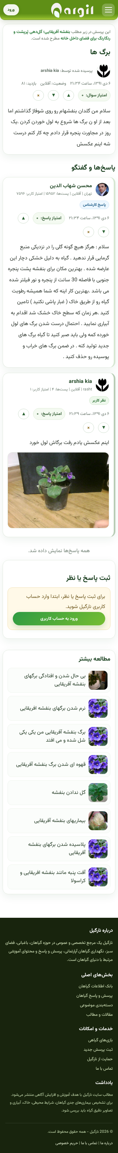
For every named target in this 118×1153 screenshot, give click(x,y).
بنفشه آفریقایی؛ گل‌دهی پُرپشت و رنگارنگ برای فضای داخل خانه (61, 35)
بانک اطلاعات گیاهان (96, 986)
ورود (11, 10)
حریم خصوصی (66, 1143)
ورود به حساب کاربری (59, 618)
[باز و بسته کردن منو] (108, 10)
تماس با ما (104, 1068)
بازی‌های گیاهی (100, 1040)
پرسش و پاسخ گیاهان (94, 996)
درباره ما (106, 1143)
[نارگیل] (72, 10)
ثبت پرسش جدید (98, 1049)
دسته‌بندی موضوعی (96, 1005)
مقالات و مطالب (99, 1015)
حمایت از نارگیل (100, 1059)
